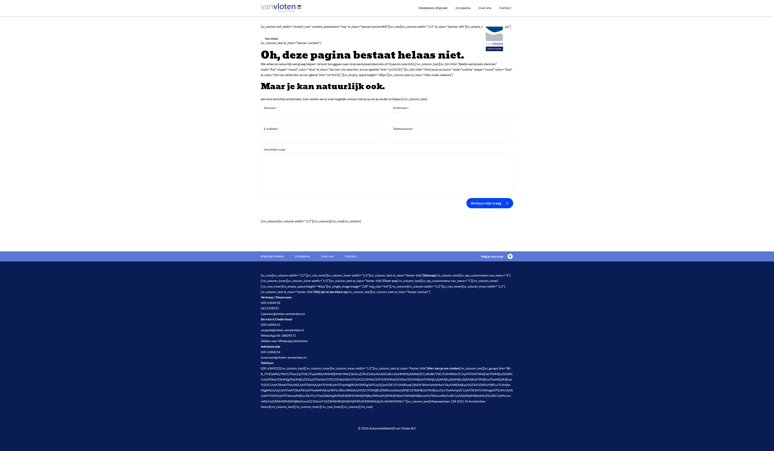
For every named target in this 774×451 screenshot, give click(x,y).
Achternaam (401, 107)
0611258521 (270, 308)
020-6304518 (270, 302)
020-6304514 (270, 352)
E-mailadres (271, 128)
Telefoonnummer (403, 128)
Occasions (463, 8)
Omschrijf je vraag (275, 149)
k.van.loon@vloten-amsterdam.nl (283, 357)
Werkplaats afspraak (433, 8)
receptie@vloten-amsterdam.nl (282, 330)
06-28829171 (286, 335)
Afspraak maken (272, 256)
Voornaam (270, 107)
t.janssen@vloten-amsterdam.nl (283, 314)
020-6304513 (270, 324)
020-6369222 (270, 368)
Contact (505, 8)
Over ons (485, 8)
